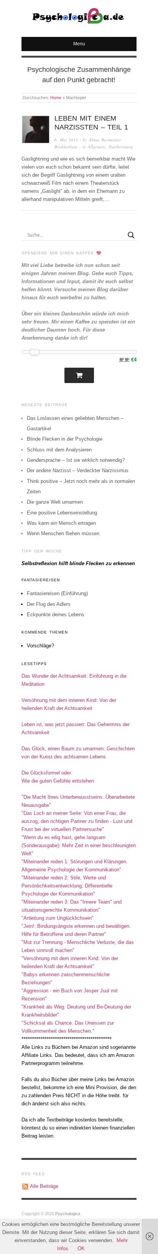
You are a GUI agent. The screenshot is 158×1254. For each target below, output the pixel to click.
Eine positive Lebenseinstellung (62, 513)
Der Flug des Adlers (49, 604)
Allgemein (96, 146)
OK (81, 1248)
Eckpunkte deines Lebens (55, 614)
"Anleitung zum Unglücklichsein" (57, 918)
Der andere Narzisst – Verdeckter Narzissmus (77, 470)
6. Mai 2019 (66, 140)
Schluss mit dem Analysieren (59, 450)
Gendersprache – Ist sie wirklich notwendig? (76, 460)
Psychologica (67, 1213)
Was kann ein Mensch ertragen (61, 523)
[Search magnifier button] (131, 235)
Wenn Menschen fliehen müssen (63, 533)
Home (55, 97)
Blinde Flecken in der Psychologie (64, 439)
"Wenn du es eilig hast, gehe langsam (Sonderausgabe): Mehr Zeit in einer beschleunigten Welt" (78, 845)
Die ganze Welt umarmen (55, 502)
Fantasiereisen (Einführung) (57, 593)
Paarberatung (121, 146)
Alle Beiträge (44, 1186)
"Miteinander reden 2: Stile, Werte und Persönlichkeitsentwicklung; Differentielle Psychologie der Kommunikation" (66, 886)
